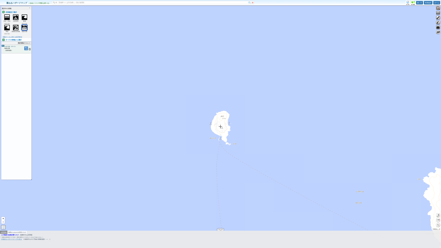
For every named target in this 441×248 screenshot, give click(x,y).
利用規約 (428, 3)
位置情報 (4, 232)
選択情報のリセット (24, 43)
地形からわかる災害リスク (17, 232)
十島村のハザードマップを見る (11, 239)
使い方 (419, 3)
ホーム (436, 3)
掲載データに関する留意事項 (12, 37)
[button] (3, 218)
